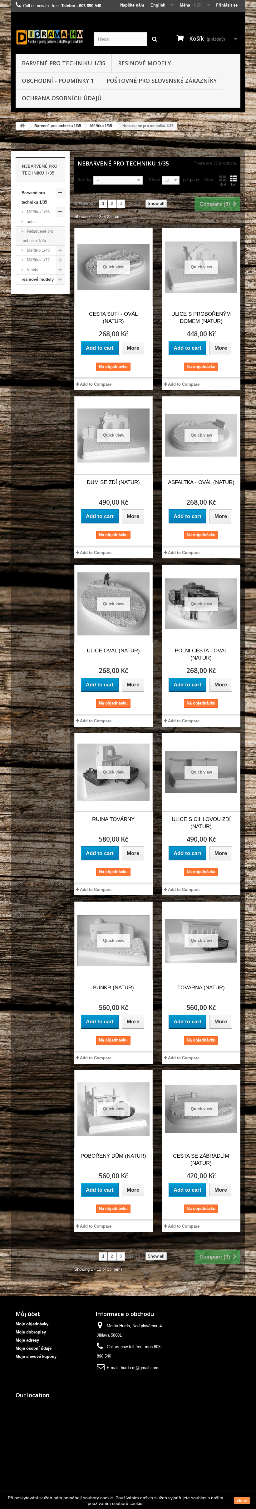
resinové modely (144, 63)
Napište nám (132, 5)
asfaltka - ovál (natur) (201, 482)
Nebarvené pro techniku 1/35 (37, 236)
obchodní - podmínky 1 (58, 80)
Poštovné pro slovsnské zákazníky (161, 80)
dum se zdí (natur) (113, 482)
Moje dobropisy (31, 1332)
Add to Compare (95, 384)
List (233, 184)
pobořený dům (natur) (113, 1156)
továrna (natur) (201, 988)
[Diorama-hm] (50, 37)
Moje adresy (27, 1340)
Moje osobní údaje (34, 1348)
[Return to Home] (22, 126)
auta (30, 221)
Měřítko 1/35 (101, 126)
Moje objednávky (32, 1324)
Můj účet (28, 1314)
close (242, 1500)
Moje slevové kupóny (36, 1356)
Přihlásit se (227, 5)
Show (154, 179)
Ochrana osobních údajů (61, 98)
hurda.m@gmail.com (139, 1367)
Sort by (84, 179)
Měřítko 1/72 (38, 260)
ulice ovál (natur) (113, 651)
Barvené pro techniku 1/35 (63, 63)
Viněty (32, 269)
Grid (222, 184)
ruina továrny (113, 819)
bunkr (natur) (113, 988)
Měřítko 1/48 (38, 250)
